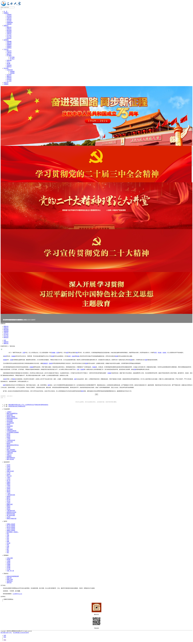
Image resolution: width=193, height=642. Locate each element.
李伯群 (159, 352)
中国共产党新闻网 (11, 451)
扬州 (8, 547)
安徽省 (8, 482)
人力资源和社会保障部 (13, 432)
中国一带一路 (10, 570)
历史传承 (6, 68)
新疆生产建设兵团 (11, 518)
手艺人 (8, 62)
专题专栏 (9, 33)
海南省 (8, 496)
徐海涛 (164, 352)
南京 (8, 533)
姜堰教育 (9, 44)
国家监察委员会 (11, 457)
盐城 (8, 546)
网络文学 (9, 51)
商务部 (8, 424)
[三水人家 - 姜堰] (11, 5)
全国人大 (9, 454)
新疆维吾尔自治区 (11, 512)
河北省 (8, 468)
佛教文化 (9, 76)
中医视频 (12, 73)
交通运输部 (10, 429)
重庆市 (8, 498)
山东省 (8, 487)
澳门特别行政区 (11, 515)
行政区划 (9, 17)
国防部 (8, 446)
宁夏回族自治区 (11, 510)
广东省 (8, 493)
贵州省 (8, 501)
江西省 (8, 485)
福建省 (8, 483)
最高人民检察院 (11, 449)
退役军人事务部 (11, 416)
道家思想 (9, 77)
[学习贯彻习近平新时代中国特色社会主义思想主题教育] (96, 293)
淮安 (8, 544)
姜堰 (52, 356)
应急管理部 (10, 415)
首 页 (5, 11)
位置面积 (9, 14)
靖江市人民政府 (11, 525)
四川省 (8, 499)
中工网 (8, 569)
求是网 (8, 562)
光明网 (8, 566)
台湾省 (8, 517)
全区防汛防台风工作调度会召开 (16, 406)
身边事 (8, 63)
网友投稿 (9, 30)
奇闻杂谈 (9, 65)
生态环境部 (10, 419)
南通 (8, 541)
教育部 (8, 443)
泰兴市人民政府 (11, 527)
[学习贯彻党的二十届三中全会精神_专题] (96, 164)
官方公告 (9, 36)
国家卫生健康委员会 (12, 413)
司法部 (8, 435)
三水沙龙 (6, 49)
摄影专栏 (9, 54)
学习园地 (9, 55)
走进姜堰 (6, 39)
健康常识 (9, 66)
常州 (8, 538)
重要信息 (9, 27)
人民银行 (9, 411)
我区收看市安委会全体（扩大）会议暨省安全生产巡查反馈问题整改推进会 (28, 404)
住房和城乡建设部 (11, 430)
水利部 (8, 427)
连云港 (8, 543)
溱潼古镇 (9, 582)
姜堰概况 (6, 13)
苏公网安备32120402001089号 (21, 632)
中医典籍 (12, 71)
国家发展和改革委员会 (13, 445)
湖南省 (8, 491)
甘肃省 (8, 507)
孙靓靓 (53, 352)
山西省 (8, 469)
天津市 (8, 466)
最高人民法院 (10, 459)
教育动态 (9, 38)
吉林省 (8, 474)
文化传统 (9, 21)
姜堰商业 (9, 47)
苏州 (8, 540)
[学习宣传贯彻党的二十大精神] (96, 250)
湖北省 (8, 490)
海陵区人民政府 (11, 530)
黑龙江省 (9, 475)
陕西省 (8, 506)
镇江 (8, 549)
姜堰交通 (9, 43)
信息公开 (6, 82)
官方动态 (9, 35)
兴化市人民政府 (11, 528)
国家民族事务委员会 (12, 418)
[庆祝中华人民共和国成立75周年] (96, 116)
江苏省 (8, 479)
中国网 (8, 564)
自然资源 (9, 16)
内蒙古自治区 (10, 471)
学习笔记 (12, 58)
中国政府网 (10, 453)
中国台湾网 (10, 558)
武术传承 (9, 79)
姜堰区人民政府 (11, 524)
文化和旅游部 (10, 423)
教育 (82, 391)
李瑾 (155, 352)
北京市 (8, 464)
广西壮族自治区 (11, 494)
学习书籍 (12, 57)
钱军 (67, 352)
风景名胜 (9, 19)
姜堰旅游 (9, 46)
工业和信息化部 (11, 440)
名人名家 (9, 81)
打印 (96, 394)
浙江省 (8, 480)
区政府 (73, 356)
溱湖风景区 (10, 581)
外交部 (8, 448)
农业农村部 (10, 426)
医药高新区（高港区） (13, 532)
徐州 (8, 536)
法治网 (8, 567)
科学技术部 (10, 441)
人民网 (8, 561)
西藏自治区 (10, 504)
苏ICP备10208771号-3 (6, 632)
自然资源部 (10, 421)
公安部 (8, 438)
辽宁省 (8, 472)
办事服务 (6, 84)
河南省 (8, 488)
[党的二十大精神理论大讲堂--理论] (96, 205)
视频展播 (9, 32)
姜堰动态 (6, 25)
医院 (14, 379)
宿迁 (8, 552)
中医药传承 (10, 69)
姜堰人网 (9, 578)
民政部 (8, 437)
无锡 (8, 535)
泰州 (77, 352)
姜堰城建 (9, 41)
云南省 (8, 502)
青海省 (8, 509)
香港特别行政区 (11, 513)
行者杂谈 (9, 52)
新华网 (8, 559)
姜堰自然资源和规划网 (13, 576)
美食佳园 (9, 60)
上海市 (8, 477)
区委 (24, 352)
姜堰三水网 (10, 579)
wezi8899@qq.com (17, 593)
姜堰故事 (9, 24)
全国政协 (9, 456)
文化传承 (9, 74)
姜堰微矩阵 (10, 22)
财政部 (8, 434)
